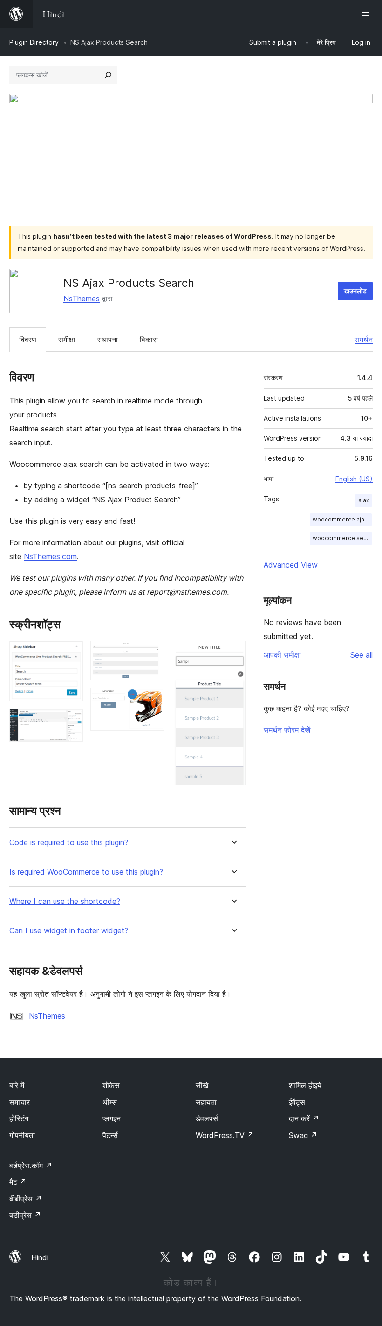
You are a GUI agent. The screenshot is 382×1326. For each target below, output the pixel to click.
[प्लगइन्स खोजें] (108, 75)
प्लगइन (111, 1118)
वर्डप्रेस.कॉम (30, 1165)
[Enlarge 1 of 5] (70, 653)
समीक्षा (66, 339)
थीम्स (109, 1102)
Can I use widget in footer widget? (68, 930)
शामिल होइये (305, 1085)
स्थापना (107, 339)
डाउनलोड (355, 291)
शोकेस (111, 1085)
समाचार (19, 1102)
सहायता (206, 1102)
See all (361, 655)
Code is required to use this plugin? (68, 842)
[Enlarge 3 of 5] (152, 653)
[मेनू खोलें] (367, 14)
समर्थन (364, 339)
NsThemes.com (50, 556)
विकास (149, 339)
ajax (363, 500)
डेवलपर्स (207, 1118)
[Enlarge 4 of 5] (152, 700)
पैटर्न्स (110, 1135)
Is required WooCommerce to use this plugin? (86, 872)
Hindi (39, 1257)
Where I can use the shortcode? (64, 901)
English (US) (354, 479)
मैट (18, 1182)
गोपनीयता (22, 1135)
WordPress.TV (225, 1135)
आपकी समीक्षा (282, 655)
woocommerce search (342, 538)
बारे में (16, 1085)
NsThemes (81, 298)
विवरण (27, 339)
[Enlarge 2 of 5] (70, 721)
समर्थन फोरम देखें (287, 730)
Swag (303, 1135)
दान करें (304, 1118)
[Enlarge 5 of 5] (233, 653)
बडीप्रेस (25, 1215)
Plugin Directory (34, 42)
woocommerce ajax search (342, 519)
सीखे (202, 1085)
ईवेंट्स (297, 1102)
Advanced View (291, 564)
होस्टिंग (18, 1118)
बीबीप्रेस (25, 1198)
